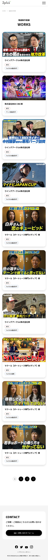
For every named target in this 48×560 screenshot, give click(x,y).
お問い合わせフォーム (25, 533)
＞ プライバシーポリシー (24, 552)
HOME (4, 11)
